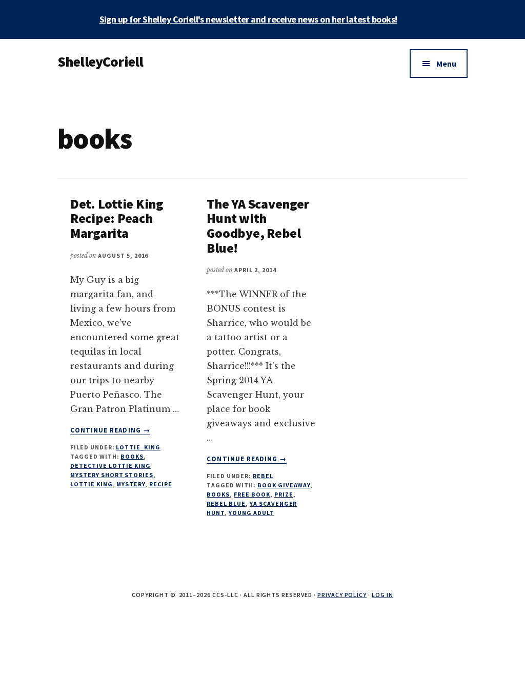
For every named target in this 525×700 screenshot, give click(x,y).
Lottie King (91, 484)
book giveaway (283, 485)
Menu (446, 63)
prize (283, 494)
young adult (251, 513)
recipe (160, 484)
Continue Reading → (110, 430)
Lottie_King (138, 447)
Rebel (263, 476)
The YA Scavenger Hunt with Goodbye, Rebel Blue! (258, 225)
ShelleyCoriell (100, 61)
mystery (130, 484)
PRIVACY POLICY (342, 595)
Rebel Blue (226, 503)
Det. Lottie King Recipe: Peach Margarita (117, 218)
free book (252, 494)
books (132, 456)
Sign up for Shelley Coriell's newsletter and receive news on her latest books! (248, 19)
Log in (382, 595)
